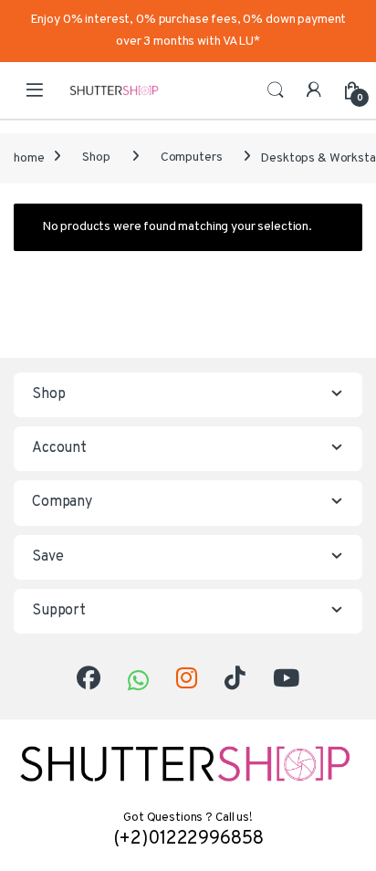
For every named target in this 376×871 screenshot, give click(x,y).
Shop (96, 157)
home (29, 157)
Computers (192, 157)
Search (276, 90)
